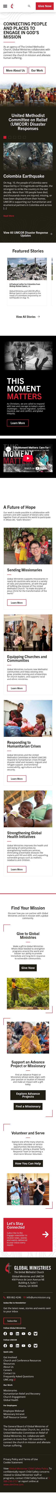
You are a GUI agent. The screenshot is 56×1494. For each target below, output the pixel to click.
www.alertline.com (13, 1484)
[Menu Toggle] (5, 6)
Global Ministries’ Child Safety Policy (28, 1468)
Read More (8, 215)
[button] (29, 6)
